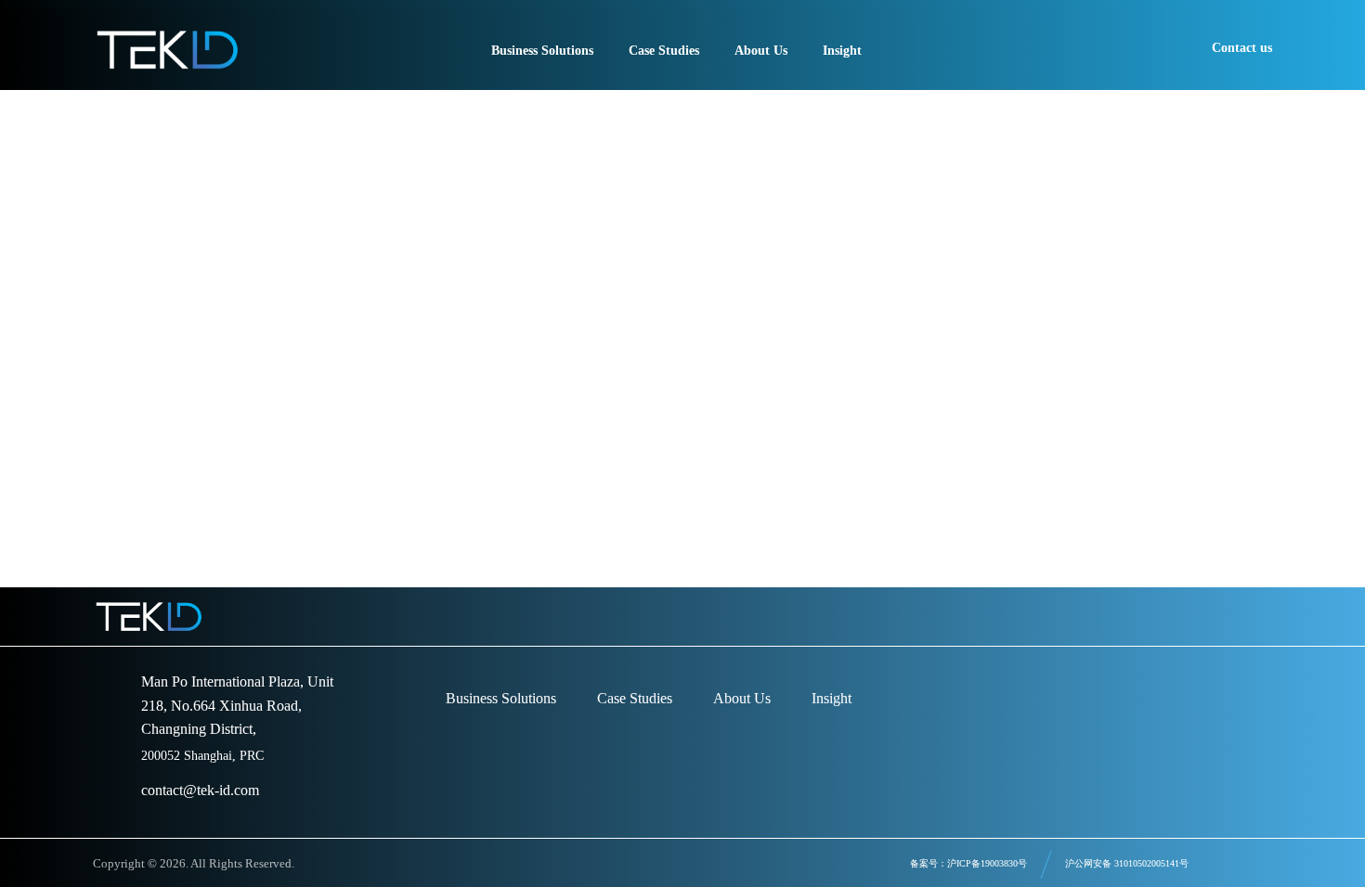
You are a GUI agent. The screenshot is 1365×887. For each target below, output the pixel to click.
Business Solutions (501, 698)
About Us (742, 698)
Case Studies (634, 698)
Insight (832, 698)
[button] (1252, 616)
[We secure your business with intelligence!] (167, 49)
